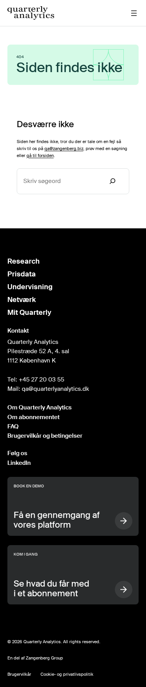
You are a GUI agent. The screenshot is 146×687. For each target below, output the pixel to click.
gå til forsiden (40, 155)
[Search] (112, 181)
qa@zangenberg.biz (63, 148)
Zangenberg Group (44, 658)
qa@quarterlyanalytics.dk (55, 389)
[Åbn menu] (134, 13)
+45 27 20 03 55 (41, 379)
